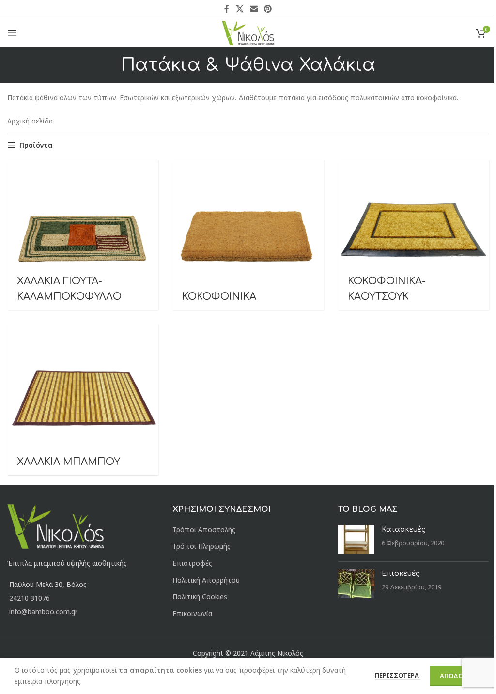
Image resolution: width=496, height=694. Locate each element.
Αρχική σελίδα (30, 120)
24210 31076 (29, 597)
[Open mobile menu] (12, 33)
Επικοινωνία (192, 613)
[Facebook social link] (226, 8)
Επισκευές (400, 573)
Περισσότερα (397, 675)
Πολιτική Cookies (199, 596)
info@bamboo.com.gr (43, 611)
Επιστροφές (192, 563)
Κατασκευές (403, 529)
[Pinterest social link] (268, 8)
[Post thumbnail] (356, 539)
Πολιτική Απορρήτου (206, 580)
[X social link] (239, 8)
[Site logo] (248, 32)
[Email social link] (254, 8)
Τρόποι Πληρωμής (201, 546)
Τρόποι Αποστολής (203, 529)
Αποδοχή (456, 675)
